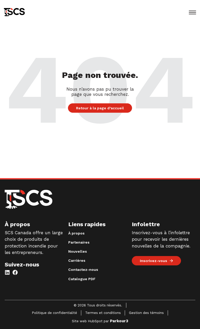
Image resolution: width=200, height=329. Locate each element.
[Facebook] (15, 272)
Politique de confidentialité (54, 313)
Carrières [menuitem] (76, 260)
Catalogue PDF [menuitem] (82, 279)
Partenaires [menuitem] (79, 242)
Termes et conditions (103, 313)
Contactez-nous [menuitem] (83, 269)
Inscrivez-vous (153, 261)
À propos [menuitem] (76, 233)
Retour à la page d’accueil (100, 108)
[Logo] (28, 200)
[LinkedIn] (7, 272)
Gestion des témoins (146, 313)
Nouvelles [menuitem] (77, 251)
